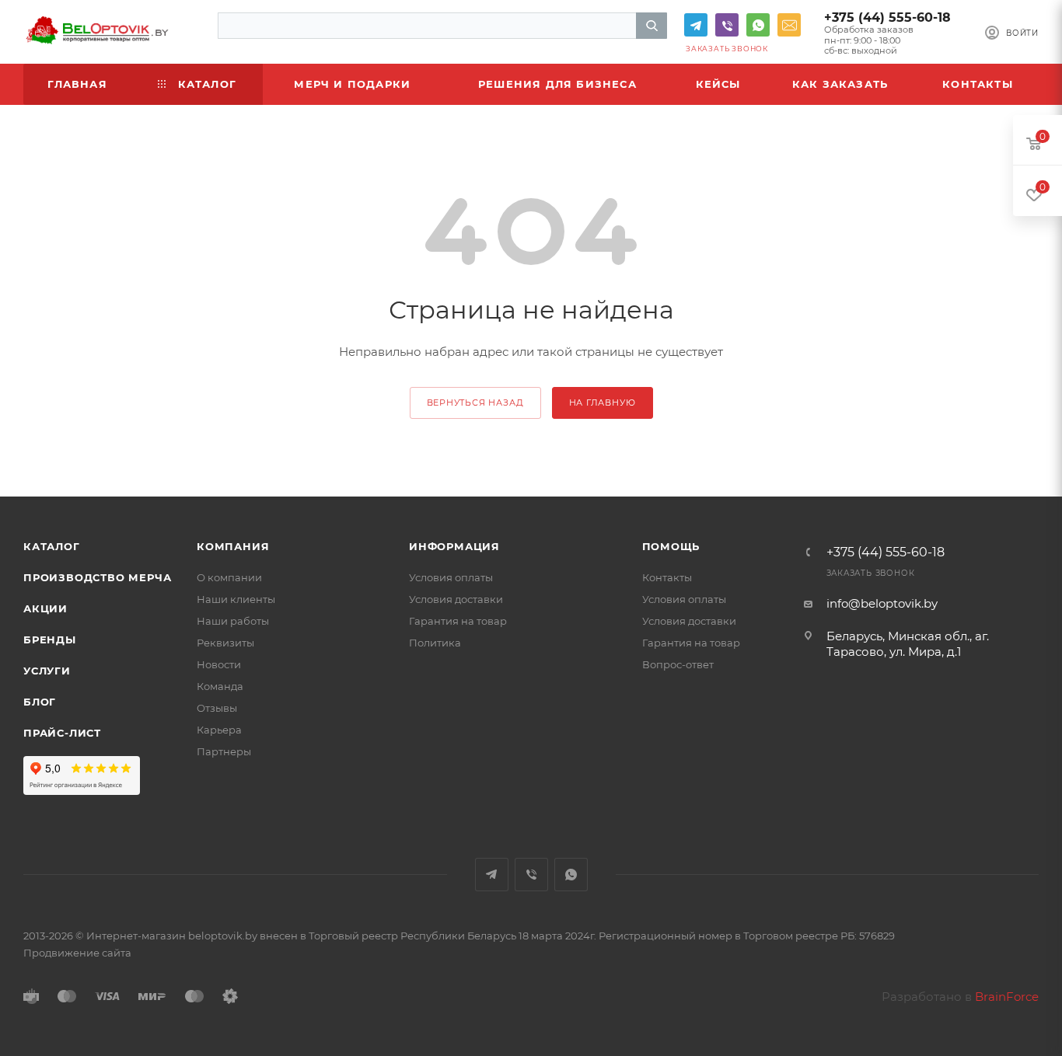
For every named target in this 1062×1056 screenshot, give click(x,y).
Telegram (695, 25)
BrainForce (1007, 996)
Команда (220, 686)
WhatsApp (758, 25)
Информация (454, 546)
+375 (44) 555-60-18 (887, 17)
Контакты (667, 577)
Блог (39, 701)
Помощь (671, 546)
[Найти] (651, 25)
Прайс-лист (62, 733)
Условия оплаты (451, 577)
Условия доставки (456, 599)
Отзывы (217, 708)
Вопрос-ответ (678, 664)
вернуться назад (475, 402)
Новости (219, 664)
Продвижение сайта (77, 952)
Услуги (47, 670)
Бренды (49, 639)
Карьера (219, 729)
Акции (45, 608)
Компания (233, 546)
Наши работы (233, 621)
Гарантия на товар (458, 621)
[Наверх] (986, 437)
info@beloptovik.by (789, 25)
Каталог (51, 546)
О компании (229, 577)
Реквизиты (225, 642)
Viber (727, 25)
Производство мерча (97, 577)
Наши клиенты (236, 599)
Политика (435, 642)
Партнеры (224, 751)
